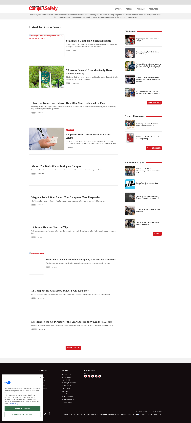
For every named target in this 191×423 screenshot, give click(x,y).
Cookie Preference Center (22, 414)
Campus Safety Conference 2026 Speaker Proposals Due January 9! (147, 197)
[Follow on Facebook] (85, 376)
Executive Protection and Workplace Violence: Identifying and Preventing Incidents (148, 79)
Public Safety (65, 391)
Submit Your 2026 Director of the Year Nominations (147, 184)
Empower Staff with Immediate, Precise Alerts (88, 135)
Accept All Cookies (22, 408)
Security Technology (67, 396)
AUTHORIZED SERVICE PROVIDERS (87, 414)
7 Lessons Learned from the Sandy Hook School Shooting (89, 71)
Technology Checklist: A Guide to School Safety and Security (147, 125)
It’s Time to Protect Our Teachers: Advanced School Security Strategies (148, 92)
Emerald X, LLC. (145, 411)
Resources (153, 9)
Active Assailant (66, 377)
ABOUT (66, 414)
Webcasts (141, 9)
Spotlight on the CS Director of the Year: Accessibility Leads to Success (71, 322)
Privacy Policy (13, 404)
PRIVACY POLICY (156, 414)
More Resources (154, 148)
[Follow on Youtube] (99, 376)
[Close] (40, 377)
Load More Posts (73, 348)
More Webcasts (154, 102)
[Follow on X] (96, 376)
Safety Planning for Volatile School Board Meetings (147, 53)
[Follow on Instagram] (89, 376)
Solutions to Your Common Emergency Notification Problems (81, 259)
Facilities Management (68, 399)
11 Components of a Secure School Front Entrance (60, 290)
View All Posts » (66, 374)
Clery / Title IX (66, 380)
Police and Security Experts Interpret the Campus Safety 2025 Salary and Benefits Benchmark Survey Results (148, 66)
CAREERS (72, 414)
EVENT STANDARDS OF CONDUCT (109, 414)
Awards (34, 329)
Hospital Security (66, 385)
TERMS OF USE (144, 414)
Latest (117, 9)
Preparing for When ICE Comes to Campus (147, 40)
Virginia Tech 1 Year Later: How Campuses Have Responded (65, 197)
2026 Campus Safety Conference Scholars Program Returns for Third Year (148, 171)
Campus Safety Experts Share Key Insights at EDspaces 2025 (147, 223)
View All (157, 234)
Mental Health (66, 388)
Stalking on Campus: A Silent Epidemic (88, 40)
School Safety (65, 394)
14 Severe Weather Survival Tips (49, 227)
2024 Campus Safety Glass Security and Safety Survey (147, 138)
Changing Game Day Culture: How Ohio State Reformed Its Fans (68, 103)
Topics (129, 9)
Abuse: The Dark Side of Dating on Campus (56, 166)
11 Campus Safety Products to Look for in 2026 (148, 210)
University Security (67, 402)
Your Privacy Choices (128, 414)
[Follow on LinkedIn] (92, 376)
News (68, 50)
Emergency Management (69, 383)
